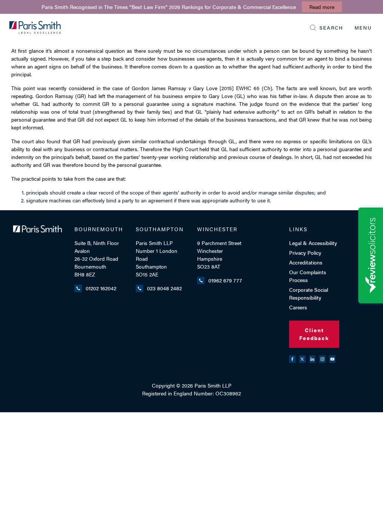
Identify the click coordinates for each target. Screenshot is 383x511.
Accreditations (305, 262)
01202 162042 (101, 288)
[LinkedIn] (312, 359)
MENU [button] (363, 27)
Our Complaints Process (307, 276)
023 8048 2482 (164, 288)
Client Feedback (314, 334)
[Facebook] (292, 359)
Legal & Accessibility (313, 243)
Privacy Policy (305, 252)
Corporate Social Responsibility (308, 293)
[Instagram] (322, 359)
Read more (321, 6)
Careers (298, 307)
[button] (326, 27)
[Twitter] (302, 359)
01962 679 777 (225, 280)
